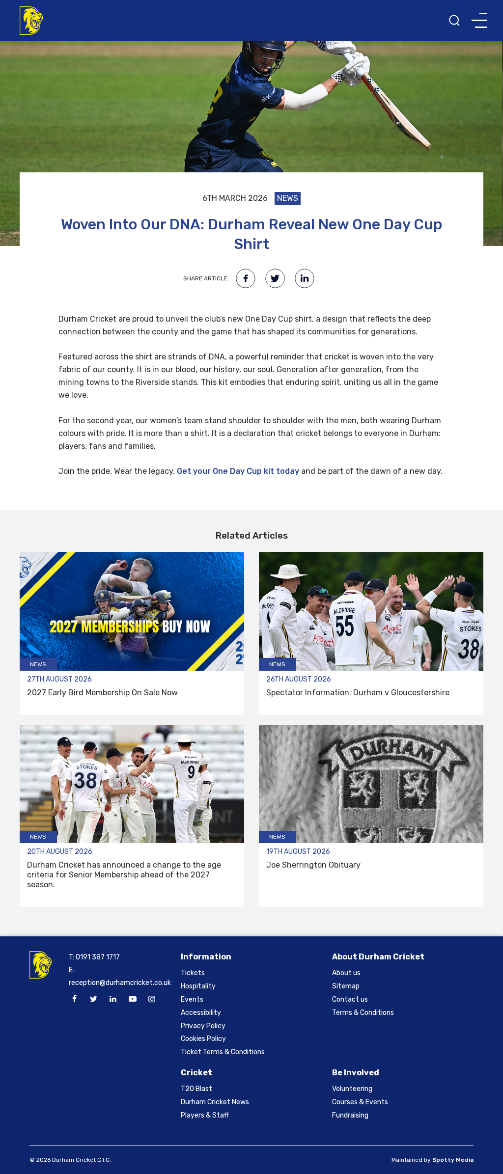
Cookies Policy (203, 1039)
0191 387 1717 (98, 957)
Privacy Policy (203, 1026)
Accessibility (201, 1013)
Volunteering (352, 1089)
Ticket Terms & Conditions (223, 1052)
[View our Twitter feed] (93, 999)
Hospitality (198, 986)
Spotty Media (453, 1159)
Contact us (350, 999)
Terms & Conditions (363, 1013)
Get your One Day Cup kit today (238, 471)
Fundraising (350, 1115)
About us (346, 973)
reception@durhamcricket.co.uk (120, 983)
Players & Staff (205, 1115)
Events (192, 999)
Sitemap (346, 986)
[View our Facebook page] (74, 999)
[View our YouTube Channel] (132, 999)
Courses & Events (360, 1102)
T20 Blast (196, 1089)
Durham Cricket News (215, 1102)
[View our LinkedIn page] (113, 999)
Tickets (193, 973)
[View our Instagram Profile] (151, 999)
